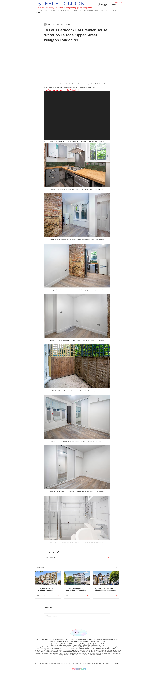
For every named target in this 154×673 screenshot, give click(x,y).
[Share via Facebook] (45, 552)
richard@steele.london (70, 656)
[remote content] (77, 115)
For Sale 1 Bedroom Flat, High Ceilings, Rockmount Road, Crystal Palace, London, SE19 (105, 589)
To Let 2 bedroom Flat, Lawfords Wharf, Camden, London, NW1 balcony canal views (76, 589)
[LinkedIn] (91, 669)
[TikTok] (81, 669)
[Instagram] (71, 669)
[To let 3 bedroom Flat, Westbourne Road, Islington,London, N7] (48, 578)
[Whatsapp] (86, 669)
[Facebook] (76, 669)
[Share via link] (58, 552)
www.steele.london (97, 641)
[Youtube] (66, 669)
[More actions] (109, 24)
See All (117, 567)
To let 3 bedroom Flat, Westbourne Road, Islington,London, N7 (45, 589)
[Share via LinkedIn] (53, 552)
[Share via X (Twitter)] (49, 552)
